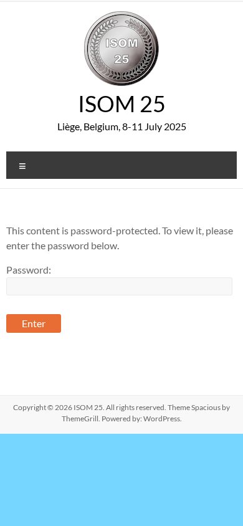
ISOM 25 (122, 103)
